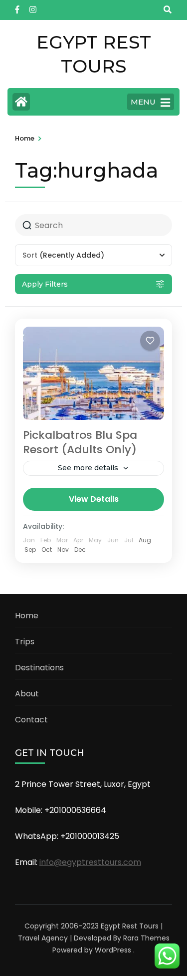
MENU (143, 102)
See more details (88, 467)
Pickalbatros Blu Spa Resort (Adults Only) (80, 442)
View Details (94, 499)
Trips (24, 641)
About (27, 693)
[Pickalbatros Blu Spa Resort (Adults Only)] (93, 373)
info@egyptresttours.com (90, 862)
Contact (31, 719)
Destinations (39, 667)
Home (26, 615)
